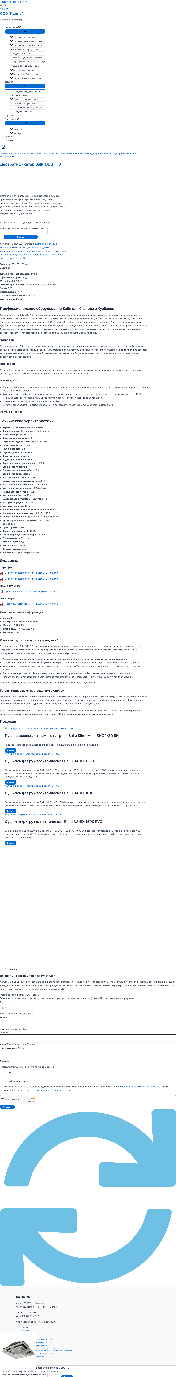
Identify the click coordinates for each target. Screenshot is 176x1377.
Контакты (17, 129)
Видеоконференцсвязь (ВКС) (26, 66)
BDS (30, 247)
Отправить (7, 1107)
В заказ (20, 237)
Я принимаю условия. (20, 1081)
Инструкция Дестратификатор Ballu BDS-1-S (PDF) (31, 604)
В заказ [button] (10, 750)
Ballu (24, 247)
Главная (4, 153)
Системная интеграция (24, 37)
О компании (10, 119)
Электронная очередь (23, 70)
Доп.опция (33, 254)
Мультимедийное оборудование (28, 57)
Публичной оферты (60, 1090)
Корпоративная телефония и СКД (29, 62)
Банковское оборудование (25, 74)
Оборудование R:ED (22, 111)
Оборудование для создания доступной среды (25, 94)
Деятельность (11, 27)
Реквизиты (10, 137)
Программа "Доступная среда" (27, 45)
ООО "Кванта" (11, 13)
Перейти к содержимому (13, 1)
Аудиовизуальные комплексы (27, 78)
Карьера (17, 133)
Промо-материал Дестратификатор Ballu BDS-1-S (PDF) (34, 591)
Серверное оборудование (25, 99)
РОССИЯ (44, 254)
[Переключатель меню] (25, 31)
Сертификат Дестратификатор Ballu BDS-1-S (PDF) (31, 573)
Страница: (4, 1061)
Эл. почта (4, 1033)
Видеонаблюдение (21, 53)
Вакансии (25, 1331)
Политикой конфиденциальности (138, 1086)
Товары (8, 82)
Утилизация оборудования (25, 49)
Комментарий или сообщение (12, 1048)
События (9, 140)
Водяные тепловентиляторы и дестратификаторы (85, 153)
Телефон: (3, 1017)
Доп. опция (21, 254)
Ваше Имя (5, 1002)
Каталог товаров (19, 153)
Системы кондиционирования (27, 41)
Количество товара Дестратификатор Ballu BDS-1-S (21, 228)
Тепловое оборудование (24, 103)
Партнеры (9, 115)
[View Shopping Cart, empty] (2, 149)
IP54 (36, 247)
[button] (19, 27)
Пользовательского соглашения (30, 1090)
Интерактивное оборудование (27, 107)
